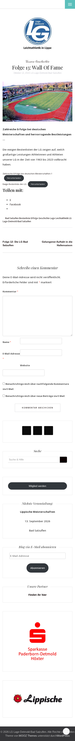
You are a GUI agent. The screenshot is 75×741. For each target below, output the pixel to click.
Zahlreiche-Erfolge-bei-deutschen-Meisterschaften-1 (27, 173)
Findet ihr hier (37, 594)
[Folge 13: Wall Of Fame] (37, 101)
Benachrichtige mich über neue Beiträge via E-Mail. (35, 396)
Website (25, 365)
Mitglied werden (37, 486)
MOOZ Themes (28, 735)
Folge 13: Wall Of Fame (37, 67)
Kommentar (10, 291)
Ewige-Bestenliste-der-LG (15, 184)
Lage (52, 218)
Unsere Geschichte (37, 61)
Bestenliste (24, 218)
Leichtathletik (61, 218)
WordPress (63, 735)
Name (7, 342)
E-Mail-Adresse (11, 356)
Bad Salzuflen (12, 218)
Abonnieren (37, 568)
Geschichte (44, 218)
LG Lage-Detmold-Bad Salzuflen (46, 73)
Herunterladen (14, 178)
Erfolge (34, 218)
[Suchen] (63, 460)
